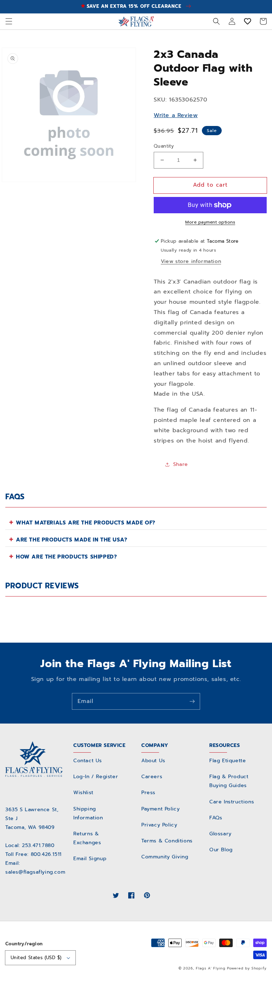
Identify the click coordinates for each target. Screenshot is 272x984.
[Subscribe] (192, 701)
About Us (153, 760)
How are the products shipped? (66, 557)
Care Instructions (231, 802)
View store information (191, 261)
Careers (151, 776)
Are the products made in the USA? (72, 540)
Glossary (220, 833)
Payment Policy (160, 809)
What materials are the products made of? (85, 523)
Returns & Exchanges (87, 838)
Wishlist (83, 792)
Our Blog (221, 849)
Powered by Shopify (247, 968)
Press (148, 792)
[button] (9, 21)
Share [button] (180, 464)
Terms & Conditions (167, 841)
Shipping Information (88, 813)
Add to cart (210, 185)
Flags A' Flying (211, 968)
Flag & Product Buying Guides (228, 781)
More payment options (210, 222)
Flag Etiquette (227, 760)
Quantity (164, 146)
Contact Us (87, 760)
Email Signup (89, 858)
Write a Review (176, 115)
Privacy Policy (159, 825)
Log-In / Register (95, 776)
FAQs (215, 817)
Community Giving (164, 857)
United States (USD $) (36, 957)
